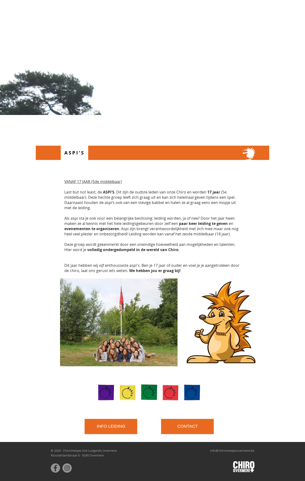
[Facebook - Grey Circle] (55, 468)
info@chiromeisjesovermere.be (232, 450)
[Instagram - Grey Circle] (67, 468)
